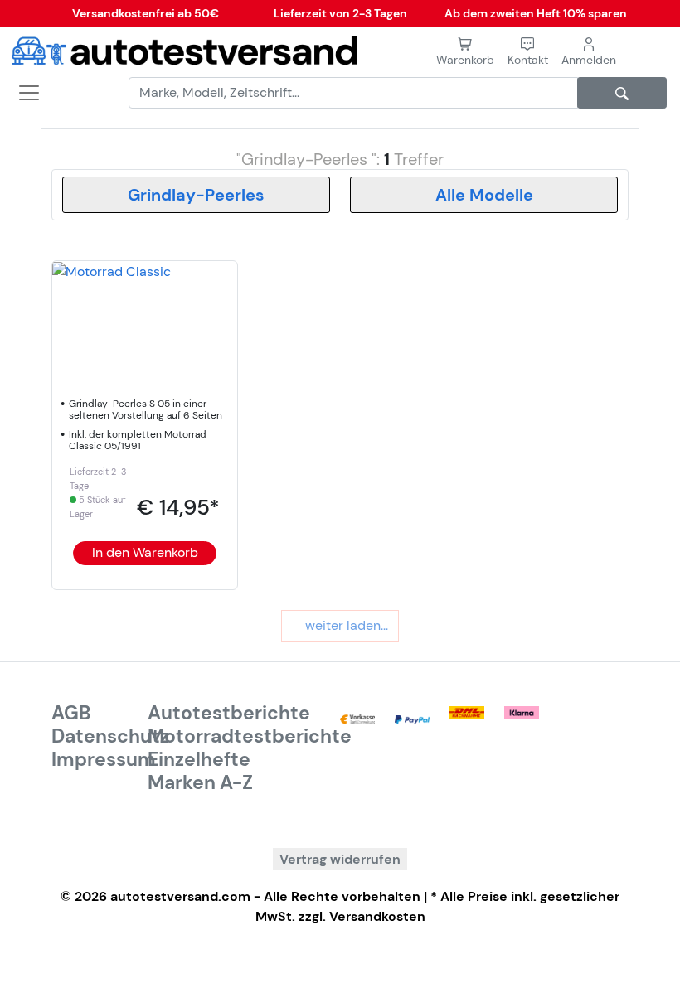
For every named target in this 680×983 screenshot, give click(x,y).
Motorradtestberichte (250, 736)
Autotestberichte (229, 712)
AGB (71, 712)
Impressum (103, 759)
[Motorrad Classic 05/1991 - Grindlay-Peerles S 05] (111, 270)
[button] (528, 51)
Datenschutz (110, 736)
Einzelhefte (199, 759)
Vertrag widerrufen (340, 859)
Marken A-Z (200, 782)
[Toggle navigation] (24, 93)
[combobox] (196, 195)
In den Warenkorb (145, 552)
